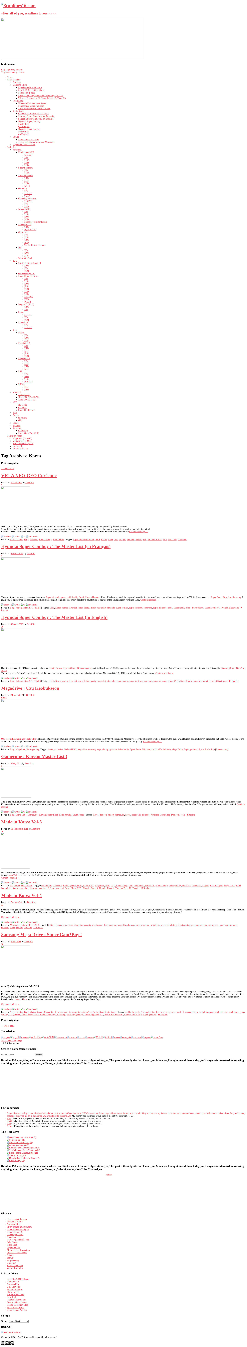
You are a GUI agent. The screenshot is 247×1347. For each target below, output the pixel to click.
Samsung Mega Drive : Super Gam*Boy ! (41, 934)
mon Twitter (14, 875)
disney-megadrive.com (17, 1219)
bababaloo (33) (25, 1142)
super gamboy (175, 885)
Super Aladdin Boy (133, 1014)
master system (191, 1012)
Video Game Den (15, 1265)
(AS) (26, 286)
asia (138, 1012)
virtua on (28, 927)
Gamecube (23, 232)
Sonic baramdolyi (48, 1014)
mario (93, 607)
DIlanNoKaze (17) (30, 1158)
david (9, 1121)
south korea (139, 885)
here (64, 925)
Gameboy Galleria (15, 1234)
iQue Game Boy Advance (30, 87)
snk (144, 539)
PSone (21, 332)
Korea (104, 539)
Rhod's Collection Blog (17, 1305)
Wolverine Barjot (14, 1289)
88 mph (4, 1321)
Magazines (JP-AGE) (22, 438)
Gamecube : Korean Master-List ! (33, 113)
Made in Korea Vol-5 (21, 821)
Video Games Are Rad (17, 1310)
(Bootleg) (22, 417)
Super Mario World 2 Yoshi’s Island (34, 108)
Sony (15, 330)
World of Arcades (15, 1268)
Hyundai (16, 425)
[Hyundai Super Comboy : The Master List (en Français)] (15, 592)
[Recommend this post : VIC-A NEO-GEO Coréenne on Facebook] (6, 536)
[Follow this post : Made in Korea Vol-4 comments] (23, 922)
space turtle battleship (119, 749)
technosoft (196, 885)
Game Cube (21, 815)
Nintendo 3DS (24, 224)
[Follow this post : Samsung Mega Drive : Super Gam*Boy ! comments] (23, 1009)
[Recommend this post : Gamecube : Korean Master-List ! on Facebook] (6, 812)
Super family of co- (182, 607)
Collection (11, 147)
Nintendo (17, 149)
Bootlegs (17, 82)
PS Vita (21, 384)
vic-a (165, 539)
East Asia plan (216, 885)
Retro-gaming (45, 539)
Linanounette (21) (29, 1153)
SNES (176, 681)
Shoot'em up (122, 885)
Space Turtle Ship (138, 749)
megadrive (82, 749)
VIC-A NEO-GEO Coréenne (29, 475)
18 (2, 627)
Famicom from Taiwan (28, 139)
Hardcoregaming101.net (18, 1239)
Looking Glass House (17, 1302)
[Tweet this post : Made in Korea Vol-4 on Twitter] (16, 922)
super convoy (122, 607)
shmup (105, 749)
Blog (26, 539)
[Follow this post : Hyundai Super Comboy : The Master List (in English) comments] (23, 678)
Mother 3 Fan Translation (18, 1250)
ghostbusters (97, 925)
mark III (180, 1012)
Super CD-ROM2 (26, 410)
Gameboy (22, 188)
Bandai (16, 423)
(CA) (26, 291)
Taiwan (16, 137)
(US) (26, 180)
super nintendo (160, 607)
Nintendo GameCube (160, 815)
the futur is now (155, 539)
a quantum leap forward (83, 539)
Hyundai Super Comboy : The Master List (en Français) (56, 546)
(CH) (26, 162)
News (9, 77)
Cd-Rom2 (22, 407)
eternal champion (75, 925)
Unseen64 (11, 1263)
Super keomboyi (212, 607)
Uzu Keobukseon (163, 749)
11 (2, 905)
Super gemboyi (191, 749)
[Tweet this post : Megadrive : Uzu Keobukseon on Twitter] (16, 746)
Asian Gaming (13, 79)
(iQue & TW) (30, 229)
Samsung (17, 428)
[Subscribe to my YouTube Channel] (243, 41)
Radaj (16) (19, 1160)
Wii (19, 247)
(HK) (26, 160)
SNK (15, 412)
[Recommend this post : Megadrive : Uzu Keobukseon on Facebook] (6, 746)
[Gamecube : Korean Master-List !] (16, 797)
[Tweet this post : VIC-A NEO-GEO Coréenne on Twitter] (16, 536)
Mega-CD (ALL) (26, 304)
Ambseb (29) (23, 1145)
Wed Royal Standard (113, 1014)
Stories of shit (13, 1292)
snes (131, 885)
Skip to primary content (11, 69)
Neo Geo (34, 539)
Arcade (16, 415)
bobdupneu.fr (13, 1281)
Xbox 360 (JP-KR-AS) (28, 397)
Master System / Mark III (29, 263)
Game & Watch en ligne (18, 1229)
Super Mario (197, 607)
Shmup (10, 1258)
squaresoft (149, 885)
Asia (143, 1012)
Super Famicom (25, 168)
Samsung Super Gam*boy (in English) (35, 119)
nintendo (111, 607)
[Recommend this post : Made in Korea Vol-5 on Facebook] (6, 882)
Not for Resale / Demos (34, 245)
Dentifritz (29, 482)
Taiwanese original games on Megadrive (36, 142)
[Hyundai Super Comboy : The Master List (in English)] (15, 663)
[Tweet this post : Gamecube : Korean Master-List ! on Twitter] (16, 812)
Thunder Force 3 (90, 888)
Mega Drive (177, 749)
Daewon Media (178, 815)
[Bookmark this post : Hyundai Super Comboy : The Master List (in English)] (31, 678)
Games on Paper (14, 436)
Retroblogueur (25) (31, 1147)
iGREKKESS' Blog (16, 1294)
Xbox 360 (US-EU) (27, 399)
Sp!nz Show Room (15, 1307)
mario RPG (88, 885)
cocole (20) (20, 1155)
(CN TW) (28, 296)
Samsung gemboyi (20, 888)
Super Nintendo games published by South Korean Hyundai (73, 597)
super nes (148, 607)
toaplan (150, 749)
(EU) (26, 178)
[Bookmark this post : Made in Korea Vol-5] (31, 882)
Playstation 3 (24, 358)
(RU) (26, 299)
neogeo (139, 539)
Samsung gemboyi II (39, 888)
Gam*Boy (23, 430)
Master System (36, 1012)
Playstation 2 (24, 343)
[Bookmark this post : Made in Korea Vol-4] (31, 922)
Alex (9, 1118)
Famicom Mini (13, 1224)
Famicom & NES (26, 152)
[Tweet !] (243, 33)
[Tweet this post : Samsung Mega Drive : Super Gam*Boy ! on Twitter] (16, 1009)
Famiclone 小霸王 (26, 92)
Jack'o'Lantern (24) (31, 1150)
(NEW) (27, 302)
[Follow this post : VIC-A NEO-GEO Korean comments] (23, 536)
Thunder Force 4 (106, 888)
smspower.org (13, 1260)
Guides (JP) (18, 446)
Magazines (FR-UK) (22, 441)
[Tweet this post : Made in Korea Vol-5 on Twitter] (16, 882)
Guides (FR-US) (20, 448)
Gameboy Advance (27, 198)
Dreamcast (23, 322)
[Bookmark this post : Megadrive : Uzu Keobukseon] (31, 746)
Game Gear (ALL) (26, 273)
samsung (92, 749)
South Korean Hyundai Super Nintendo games (71, 668)
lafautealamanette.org (16, 1299)
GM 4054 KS (70, 749)
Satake (10, 1255)
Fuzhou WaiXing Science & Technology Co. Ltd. (40, 95)
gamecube (119, 815)
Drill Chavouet (13, 1287)
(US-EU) (28, 155)
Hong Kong (18, 101)
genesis (72, 885)
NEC (15, 402)
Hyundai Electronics (230, 607)
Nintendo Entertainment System (32, 103)
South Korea (18, 111)
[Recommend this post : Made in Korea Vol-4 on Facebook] (6, 922)
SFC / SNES (35, 607)
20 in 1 (51, 925)
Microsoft (17, 392)
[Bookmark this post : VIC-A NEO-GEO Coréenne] (31, 536)
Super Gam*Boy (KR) (28, 433)
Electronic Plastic (14, 1221)
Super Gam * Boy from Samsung (226, 597)
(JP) (26, 157)
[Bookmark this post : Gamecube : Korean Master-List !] (31, 812)
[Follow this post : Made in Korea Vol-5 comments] (23, 882)
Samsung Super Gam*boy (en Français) (36, 116)
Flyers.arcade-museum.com (19, 1227)
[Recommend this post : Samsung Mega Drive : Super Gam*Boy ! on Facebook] (6, 1009)
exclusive (58, 749)
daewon (103, 815)
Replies (182, 539)
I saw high (11, 1297)
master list (101, 607)
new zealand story (169, 925)
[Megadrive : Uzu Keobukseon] (15, 734)
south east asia (221, 1012)
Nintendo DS (24, 209)
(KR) (26, 165)
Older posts (7, 468)
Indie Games (12, 1242)
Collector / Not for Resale (35, 222)
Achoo (10, 1126)
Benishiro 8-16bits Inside (18, 1279)
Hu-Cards (22, 405)
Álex (9, 1123)
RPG (107, 885)
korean (131, 925)
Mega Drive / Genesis (28, 276)
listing (86, 607)
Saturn (21, 312)
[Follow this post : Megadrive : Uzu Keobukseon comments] (23, 746)
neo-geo (130, 539)
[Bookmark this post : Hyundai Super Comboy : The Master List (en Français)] (31, 604)
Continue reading (138, 531)
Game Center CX (15, 1232)
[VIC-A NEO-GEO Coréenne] (15, 521)
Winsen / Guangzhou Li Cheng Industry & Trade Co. (42, 98)
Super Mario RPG (73, 888)
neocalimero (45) (28, 1137)
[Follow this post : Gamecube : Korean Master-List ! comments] (23, 812)
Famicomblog (13, 1284)
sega (99, 749)
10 (2, 831)
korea (110, 539)
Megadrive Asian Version (24, 144)
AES (97, 539)
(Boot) (27, 186)
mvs (116, 539)
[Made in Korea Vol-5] (15, 868)
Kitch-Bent (12, 1245)
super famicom (136, 607)
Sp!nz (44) (19, 1140)
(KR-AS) (28, 381)
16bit (52, 607)
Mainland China (20, 85)
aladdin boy (46, 885)
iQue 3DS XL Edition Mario (31, 90)
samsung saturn (206, 925)
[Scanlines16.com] (18, 5)
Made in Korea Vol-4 (21, 895)
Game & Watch (25, 258)
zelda (170, 607)
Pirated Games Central (17, 1252)
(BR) (26, 294)
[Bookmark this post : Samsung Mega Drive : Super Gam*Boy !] (31, 1009)
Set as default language (11, 1040)
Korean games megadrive (115, 925)
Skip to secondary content (12, 72)
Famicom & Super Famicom (31, 106)
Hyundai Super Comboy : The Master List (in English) (54, 617)
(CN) (26, 206)
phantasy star (183, 925)
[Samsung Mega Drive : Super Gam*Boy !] (15, 980)
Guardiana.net (13, 1237)
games (65, 607)
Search (4, 1054)
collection (57, 885)
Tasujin (136, 888)
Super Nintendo (25, 175)
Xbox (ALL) (24, 394)
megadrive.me (13, 1247)
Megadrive (20, 749)
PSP (20, 371)
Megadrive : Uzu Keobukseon (30, 688)
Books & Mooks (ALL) (23, 443)
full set (111, 815)
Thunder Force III (123, 888)
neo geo (122, 539)
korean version (142, 925)
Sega (15, 260)
